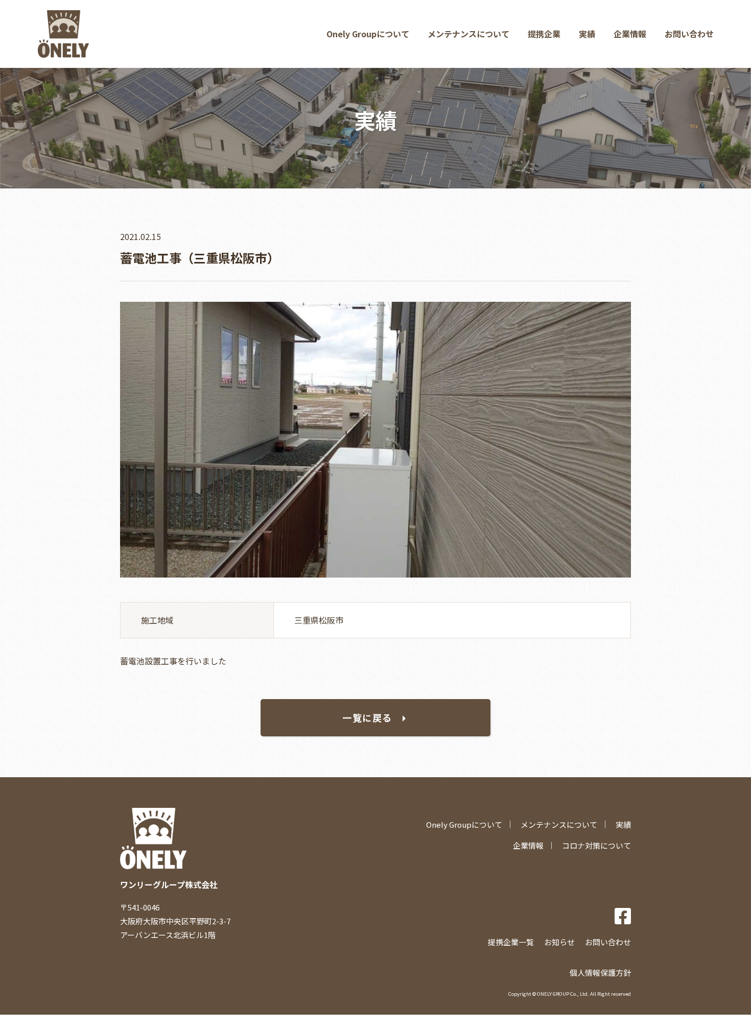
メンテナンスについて (468, 34)
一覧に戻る (367, 717)
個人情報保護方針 (600, 972)
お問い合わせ (689, 34)
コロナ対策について (596, 845)
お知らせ (559, 942)
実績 (587, 34)
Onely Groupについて (367, 34)
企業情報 (630, 34)
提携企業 (544, 34)
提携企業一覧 (511, 942)
